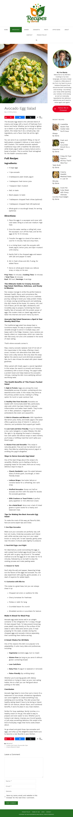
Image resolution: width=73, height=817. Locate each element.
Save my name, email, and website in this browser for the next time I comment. (21, 797)
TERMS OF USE (36, 812)
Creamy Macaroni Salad (12, 747)
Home (6, 29)
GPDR (42, 812)
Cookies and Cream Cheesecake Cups (17, 745)
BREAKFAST (16, 29)
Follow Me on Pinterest (63, 109)
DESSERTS (36, 29)
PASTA (46, 29)
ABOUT (67, 29)
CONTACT (29, 35)
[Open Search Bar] (36, 40)
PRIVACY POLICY (42, 35)
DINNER (26, 29)
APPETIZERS (56, 29)
